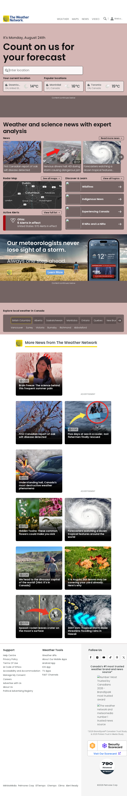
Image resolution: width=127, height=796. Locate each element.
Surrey (29, 327)
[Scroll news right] (121, 157)
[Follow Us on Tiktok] (110, 658)
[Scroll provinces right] (119, 320)
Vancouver (17, 327)
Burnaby (52, 327)
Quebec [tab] (98, 320)
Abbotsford (80, 327)
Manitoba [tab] (72, 320)
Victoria (40, 327)
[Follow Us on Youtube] (104, 658)
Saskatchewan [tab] (54, 320)
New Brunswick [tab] (115, 320)
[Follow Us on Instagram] (97, 658)
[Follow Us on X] (123, 658)
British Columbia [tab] (21, 320)
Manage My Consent (14, 675)
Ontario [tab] (85, 320)
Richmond (65, 327)
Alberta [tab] (38, 320)
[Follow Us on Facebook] (90, 658)
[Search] (105, 18)
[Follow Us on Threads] (117, 658)
